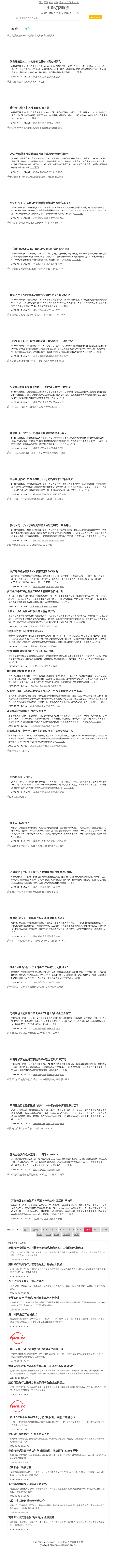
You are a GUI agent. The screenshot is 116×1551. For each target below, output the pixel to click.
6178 (48, 1234)
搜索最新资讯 (95, 17)
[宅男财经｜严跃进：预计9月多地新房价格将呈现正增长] (36, 845)
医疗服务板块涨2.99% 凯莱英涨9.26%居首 (34, 571)
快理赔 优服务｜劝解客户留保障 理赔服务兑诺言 (37, 918)
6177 (39, 1234)
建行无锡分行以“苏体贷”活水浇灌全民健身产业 (36, 1349)
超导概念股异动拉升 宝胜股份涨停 (26, 711)
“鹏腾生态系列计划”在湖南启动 (25, 631)
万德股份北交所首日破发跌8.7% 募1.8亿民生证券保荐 (40, 1013)
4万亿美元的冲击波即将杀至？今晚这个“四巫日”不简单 (41, 1200)
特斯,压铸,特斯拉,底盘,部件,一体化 (45, 706)
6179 (56, 1234)
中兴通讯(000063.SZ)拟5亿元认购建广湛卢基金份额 (39, 249)
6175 (96, 1229)
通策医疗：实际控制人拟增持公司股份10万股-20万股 (40, 295)
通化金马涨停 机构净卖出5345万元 (29, 107)
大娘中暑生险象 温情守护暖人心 (26, 1500)
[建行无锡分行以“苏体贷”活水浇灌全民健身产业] (17, 1337)
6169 (45, 1229)
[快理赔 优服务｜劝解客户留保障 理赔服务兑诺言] (32, 891)
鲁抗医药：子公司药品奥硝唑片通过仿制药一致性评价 (40, 525)
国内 (41, 2)
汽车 (71, 2)
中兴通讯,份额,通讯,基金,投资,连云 (48, 263)
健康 (76, 2)
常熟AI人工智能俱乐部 (72, 1542)
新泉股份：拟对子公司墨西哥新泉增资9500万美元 (38, 433)
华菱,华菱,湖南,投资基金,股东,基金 (48, 1074)
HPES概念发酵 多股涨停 (21, 671)
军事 (56, 12)
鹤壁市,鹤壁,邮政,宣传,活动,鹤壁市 (48, 171)
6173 (79, 1229)
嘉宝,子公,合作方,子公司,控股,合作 (48, 402)
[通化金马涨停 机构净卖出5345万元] (25, 81)
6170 (54, 1229)
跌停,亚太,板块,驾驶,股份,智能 (43, 666)
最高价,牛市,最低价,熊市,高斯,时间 (48, 791)
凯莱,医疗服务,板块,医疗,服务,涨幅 (48, 586)
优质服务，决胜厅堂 (19, 1467)
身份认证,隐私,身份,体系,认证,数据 (48, 1123)
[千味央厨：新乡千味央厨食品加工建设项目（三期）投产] (36, 314)
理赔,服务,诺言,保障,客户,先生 (46, 936)
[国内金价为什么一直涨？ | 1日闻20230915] (29, 1128)
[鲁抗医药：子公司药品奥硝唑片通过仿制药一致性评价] (35, 498)
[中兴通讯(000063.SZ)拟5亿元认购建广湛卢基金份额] (34, 222)
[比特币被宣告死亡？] (18, 750)
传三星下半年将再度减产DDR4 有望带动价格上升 (35, 591)
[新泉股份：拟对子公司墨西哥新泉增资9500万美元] (33, 406)
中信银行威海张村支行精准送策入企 (28, 1434)
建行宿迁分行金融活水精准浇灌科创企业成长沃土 (36, 1382)
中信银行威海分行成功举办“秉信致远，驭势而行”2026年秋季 (43, 1450)
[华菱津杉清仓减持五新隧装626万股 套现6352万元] (33, 1033)
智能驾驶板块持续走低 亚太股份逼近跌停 (30, 651)
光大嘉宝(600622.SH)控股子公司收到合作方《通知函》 (41, 387)
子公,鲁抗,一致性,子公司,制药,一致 (48, 540)
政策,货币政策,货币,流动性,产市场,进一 (50, 841)
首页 (26, 1229)
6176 (104, 1229)
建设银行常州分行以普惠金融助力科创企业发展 (35, 1264)
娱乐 (46, 12)
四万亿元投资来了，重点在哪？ (26, 1281)
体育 (41, 12)
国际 (46, 2)
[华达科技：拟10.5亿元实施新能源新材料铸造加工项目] (35, 176)
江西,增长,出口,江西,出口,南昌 (46, 982)
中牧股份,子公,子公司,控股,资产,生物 (49, 494)
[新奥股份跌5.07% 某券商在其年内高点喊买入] (31, 35)
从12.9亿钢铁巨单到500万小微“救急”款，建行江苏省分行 (42, 1417)
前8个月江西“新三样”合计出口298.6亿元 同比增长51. (40, 967)
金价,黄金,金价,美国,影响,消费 (46, 1169)
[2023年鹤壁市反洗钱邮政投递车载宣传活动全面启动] (34, 127)
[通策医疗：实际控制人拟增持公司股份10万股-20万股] (35, 268)
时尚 (56, 2)
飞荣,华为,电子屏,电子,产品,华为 (44, 626)
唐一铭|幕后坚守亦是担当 (22, 1314)
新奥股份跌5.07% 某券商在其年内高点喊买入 (35, 61)
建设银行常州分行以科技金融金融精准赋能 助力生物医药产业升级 (45, 1247)
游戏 (66, 12)
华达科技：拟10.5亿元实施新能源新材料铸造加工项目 (40, 203)
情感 (61, 2)
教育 (71, 12)
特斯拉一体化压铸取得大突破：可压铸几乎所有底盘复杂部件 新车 (44, 691)
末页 (76, 1234)
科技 (61, 12)
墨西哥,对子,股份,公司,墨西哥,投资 (48, 448)
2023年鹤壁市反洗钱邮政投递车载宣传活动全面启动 (39, 153)
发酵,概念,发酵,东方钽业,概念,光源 (45, 686)
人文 (66, 2)
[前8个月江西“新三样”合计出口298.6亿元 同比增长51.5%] (36, 940)
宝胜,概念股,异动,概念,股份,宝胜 (44, 725)
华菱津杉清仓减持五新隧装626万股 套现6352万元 (38, 1059)
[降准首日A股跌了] (17, 796)
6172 (71, 1229)
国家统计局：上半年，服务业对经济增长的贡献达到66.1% (40, 731)
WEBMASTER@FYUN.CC (65, 1545)
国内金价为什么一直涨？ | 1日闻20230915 (34, 1154)
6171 (62, 1229)
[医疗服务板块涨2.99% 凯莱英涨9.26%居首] (29, 545)
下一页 (66, 1234)
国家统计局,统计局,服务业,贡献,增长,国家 (48, 745)
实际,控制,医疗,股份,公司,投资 (46, 310)
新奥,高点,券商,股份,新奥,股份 (46, 76)
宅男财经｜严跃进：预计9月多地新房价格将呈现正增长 (41, 872)
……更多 (77, 72)
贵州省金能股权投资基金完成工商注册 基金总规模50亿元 (40, 1366)
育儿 (76, 12)
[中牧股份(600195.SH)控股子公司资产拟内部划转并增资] (36, 452)
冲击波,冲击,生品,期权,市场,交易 (47, 1218)
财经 (51, 12)
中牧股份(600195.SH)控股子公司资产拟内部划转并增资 (41, 479)
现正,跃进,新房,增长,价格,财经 (46, 887)
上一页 (36, 1229)
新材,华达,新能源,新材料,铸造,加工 (48, 217)
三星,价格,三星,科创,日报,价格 (43, 606)
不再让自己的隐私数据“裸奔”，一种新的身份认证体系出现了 (44, 1105)
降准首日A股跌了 (20, 823)
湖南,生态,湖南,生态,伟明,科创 (43, 646)
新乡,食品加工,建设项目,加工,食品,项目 (50, 356)
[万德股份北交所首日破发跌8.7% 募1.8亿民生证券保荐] (35, 986)
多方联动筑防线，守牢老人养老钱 (27, 1484)
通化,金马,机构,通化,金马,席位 (46, 122)
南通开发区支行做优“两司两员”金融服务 (31, 1517)
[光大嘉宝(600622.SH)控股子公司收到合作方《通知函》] (36, 360)
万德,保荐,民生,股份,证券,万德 (46, 1028)
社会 (51, 2)
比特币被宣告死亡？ (21, 777)
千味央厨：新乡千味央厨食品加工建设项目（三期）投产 (42, 341)
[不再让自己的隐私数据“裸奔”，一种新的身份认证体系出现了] (38, 1079)
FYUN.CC (50, 1542)
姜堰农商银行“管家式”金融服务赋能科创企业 (33, 1297)
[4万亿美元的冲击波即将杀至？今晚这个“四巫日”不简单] (35, 1174)
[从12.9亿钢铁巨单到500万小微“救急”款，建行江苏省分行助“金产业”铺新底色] (17, 1406)
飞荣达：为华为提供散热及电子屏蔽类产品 (31, 611)
